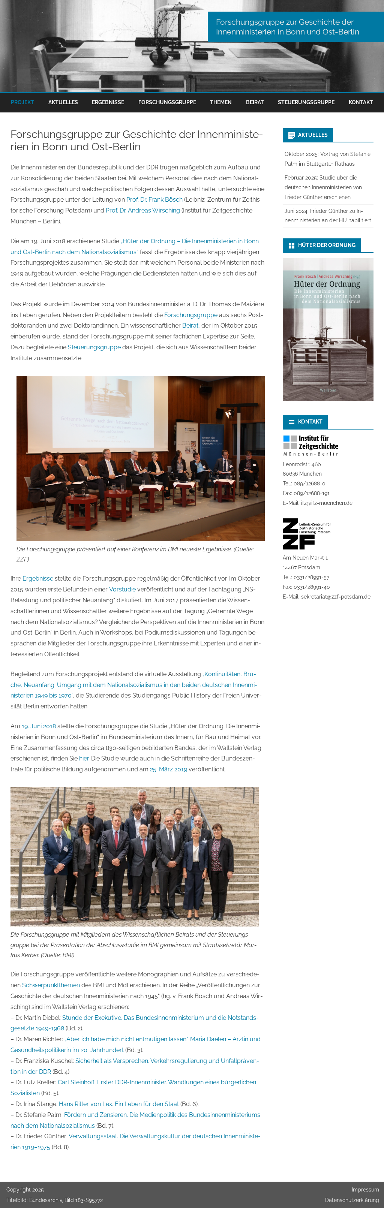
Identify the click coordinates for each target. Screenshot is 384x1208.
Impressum (365, 1190)
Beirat (255, 102)
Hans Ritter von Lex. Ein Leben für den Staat (119, 1104)
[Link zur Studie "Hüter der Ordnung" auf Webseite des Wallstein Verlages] (328, 399)
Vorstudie (122, 589)
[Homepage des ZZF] (307, 548)
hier (83, 758)
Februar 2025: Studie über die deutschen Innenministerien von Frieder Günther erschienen (323, 187)
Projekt (22, 102)
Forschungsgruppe (167, 102)
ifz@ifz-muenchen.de (326, 503)
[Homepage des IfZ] (311, 455)
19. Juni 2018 (39, 726)
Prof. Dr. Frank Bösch (154, 199)
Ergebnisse (108, 102)
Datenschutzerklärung (352, 1200)
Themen (221, 102)
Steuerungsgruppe (306, 102)
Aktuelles (63, 102)
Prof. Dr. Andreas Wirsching (143, 210)
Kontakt (361, 102)
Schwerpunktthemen (51, 985)
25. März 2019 (168, 769)
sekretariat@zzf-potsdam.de (335, 597)
